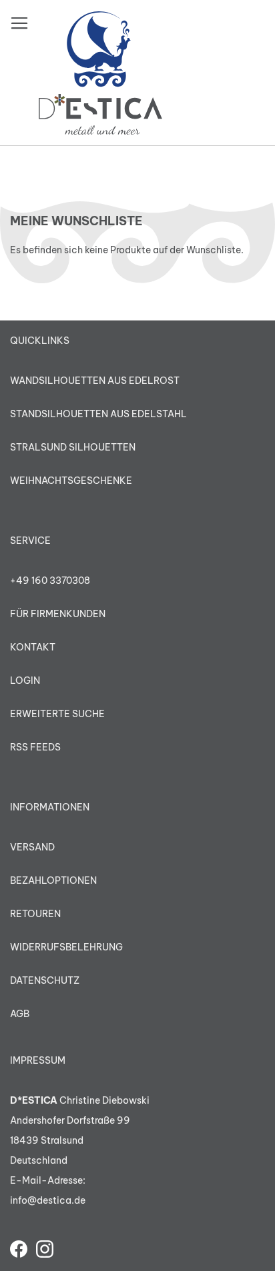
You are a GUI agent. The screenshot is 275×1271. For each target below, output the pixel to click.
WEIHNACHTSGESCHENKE (71, 481)
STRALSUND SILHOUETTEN (72, 447)
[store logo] (100, 73)
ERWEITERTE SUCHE (57, 714)
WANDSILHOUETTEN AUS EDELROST (95, 381)
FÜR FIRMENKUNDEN (57, 614)
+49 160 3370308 (50, 581)
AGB (19, 1014)
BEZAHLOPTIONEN (53, 880)
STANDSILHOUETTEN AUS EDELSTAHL (98, 414)
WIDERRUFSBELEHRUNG (66, 947)
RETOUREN (35, 914)
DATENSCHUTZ (44, 980)
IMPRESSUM (37, 1060)
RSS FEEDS (35, 747)
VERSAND (32, 847)
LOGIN (25, 680)
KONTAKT (32, 647)
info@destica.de (47, 1200)
